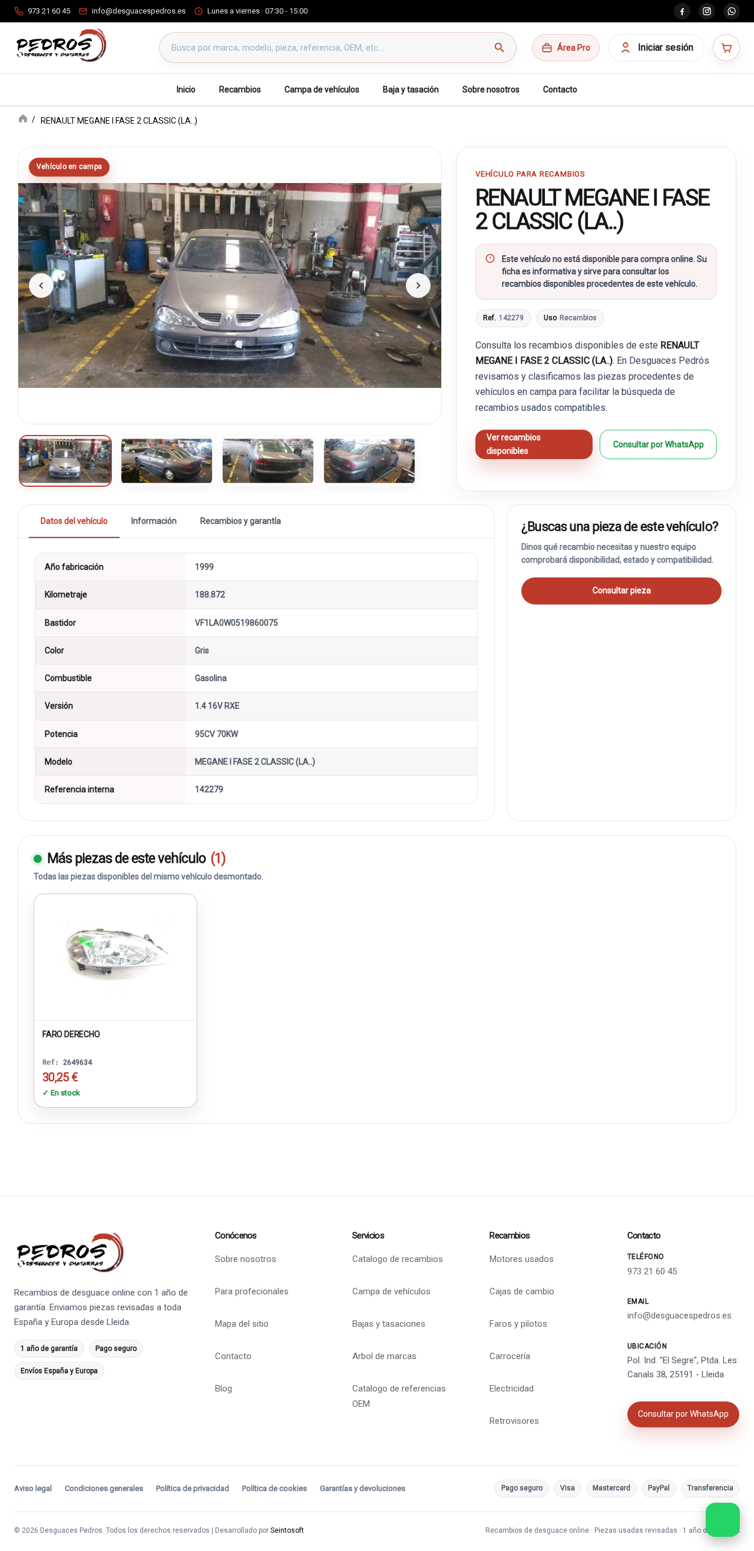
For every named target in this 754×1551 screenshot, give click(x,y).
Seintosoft (287, 1530)
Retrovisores (514, 1421)
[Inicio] (23, 120)
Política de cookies (274, 1488)
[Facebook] (682, 11)
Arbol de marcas (384, 1356)
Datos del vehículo (74, 521)
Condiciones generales (104, 1488)
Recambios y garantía (240, 521)
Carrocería (510, 1356)
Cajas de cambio (522, 1291)
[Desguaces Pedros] (61, 45)
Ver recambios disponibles (514, 444)
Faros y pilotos (518, 1323)
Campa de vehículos (322, 89)
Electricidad (512, 1388)
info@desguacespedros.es (679, 1315)
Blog (223, 1388)
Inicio (186, 89)
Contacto (560, 89)
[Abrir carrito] (726, 47)
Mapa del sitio (242, 1323)
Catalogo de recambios (397, 1259)
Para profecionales (252, 1291)
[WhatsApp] (731, 11)
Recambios (240, 89)
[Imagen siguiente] (418, 285)
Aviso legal (33, 1488)
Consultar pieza (622, 590)
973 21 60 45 (652, 1271)
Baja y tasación (411, 89)
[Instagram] (707, 11)
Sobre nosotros (491, 89)
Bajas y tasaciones (388, 1323)
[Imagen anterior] (41, 285)
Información (154, 521)
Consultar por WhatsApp (658, 444)
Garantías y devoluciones (362, 1488)
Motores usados (522, 1259)
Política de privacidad (192, 1488)
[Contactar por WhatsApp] (723, 1520)
